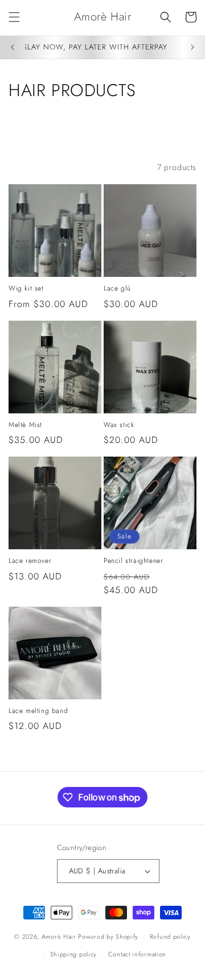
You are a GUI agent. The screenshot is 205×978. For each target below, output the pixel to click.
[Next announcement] (192, 47)
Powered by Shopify (108, 936)
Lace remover (30, 561)
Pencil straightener (133, 561)
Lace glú (117, 288)
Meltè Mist (25, 425)
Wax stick (119, 425)
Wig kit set (26, 288)
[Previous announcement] (12, 47)
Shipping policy (73, 954)
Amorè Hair (59, 936)
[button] (14, 17)
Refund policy (170, 936)
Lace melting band (38, 711)
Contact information (137, 954)
